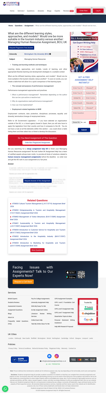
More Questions (37, 250)
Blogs (49, 11)
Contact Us (72, 348)
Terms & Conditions (25, 348)
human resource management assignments (24, 157)
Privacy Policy (12, 348)
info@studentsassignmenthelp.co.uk (54, 361)
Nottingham (56, 338)
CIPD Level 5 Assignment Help (64, 309)
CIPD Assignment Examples (63, 299)
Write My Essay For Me (38, 306)
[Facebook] (49, 356)
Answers (41, 11)
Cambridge (64, 338)
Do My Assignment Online (39, 310)
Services (21, 11)
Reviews (68, 11)
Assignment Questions (15, 310)
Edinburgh (18, 338)
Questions (30, 11)
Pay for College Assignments (40, 299)
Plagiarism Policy (54, 348)
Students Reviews (13, 302)
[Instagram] (56, 356)
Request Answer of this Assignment (37, 181)
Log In (98, 11)
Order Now (83, 11)
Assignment (25, 26)
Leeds (91, 338)
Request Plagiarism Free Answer (21, 48)
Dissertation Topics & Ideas (63, 316)
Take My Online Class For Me (40, 324)
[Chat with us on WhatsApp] (5, 389)
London (10, 338)
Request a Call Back (23, 282)
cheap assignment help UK (37, 149)
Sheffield (33, 338)
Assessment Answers (15, 306)
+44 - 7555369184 (54, 364)
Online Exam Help (36, 320)
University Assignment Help (40, 302)
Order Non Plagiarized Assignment (37, 143)
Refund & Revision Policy (40, 348)
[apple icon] (71, 272)
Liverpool (85, 338)
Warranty (64, 348)
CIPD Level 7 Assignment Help (64, 313)
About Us (11, 317)
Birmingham (42, 338)
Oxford (71, 338)
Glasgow (78, 338)
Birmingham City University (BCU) (36, 54)
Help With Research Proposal (64, 326)
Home (12, 11)
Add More (92, 122)
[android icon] (71, 277)
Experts (57, 11)
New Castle (26, 338)
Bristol (49, 338)
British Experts (12, 299)
